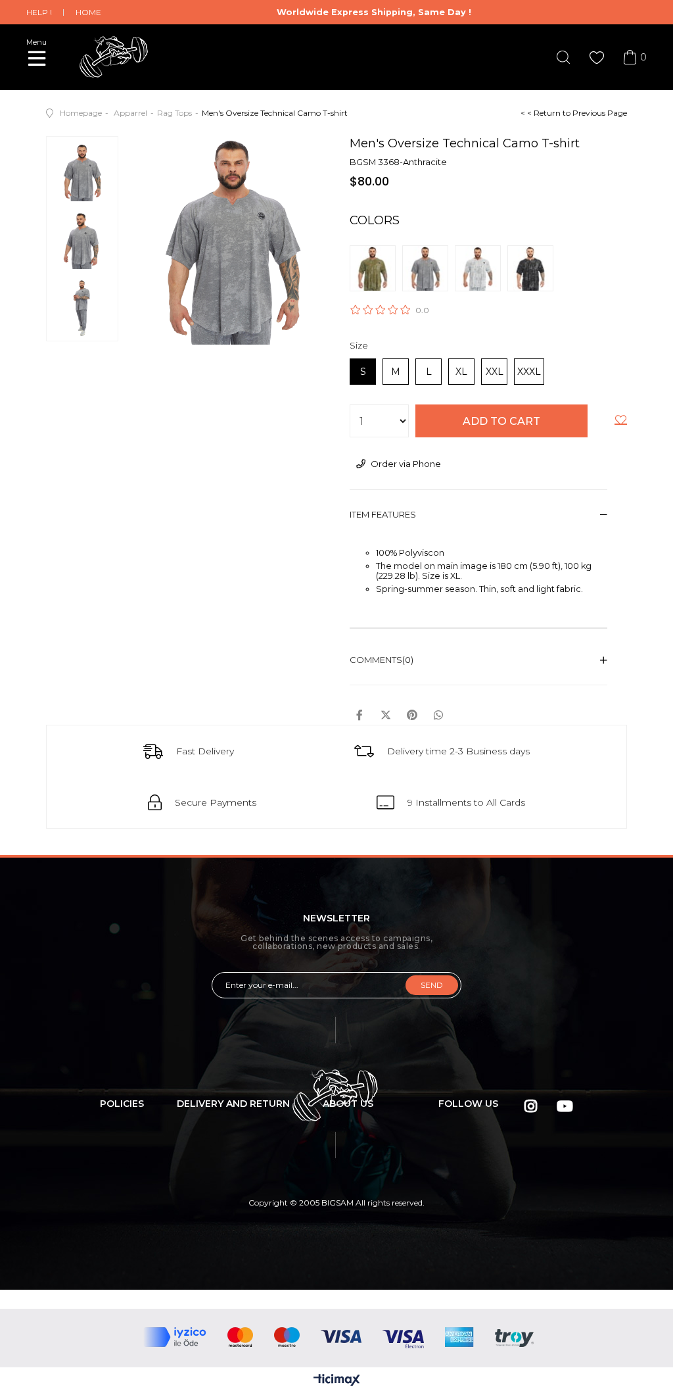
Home (88, 12)
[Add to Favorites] (621, 422)
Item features (383, 514)
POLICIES (122, 1103)
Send (432, 985)
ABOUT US (348, 1103)
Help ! (39, 12)
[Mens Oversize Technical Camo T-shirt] (376, 268)
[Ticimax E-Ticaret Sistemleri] (336, 1381)
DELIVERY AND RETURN (233, 1103)
